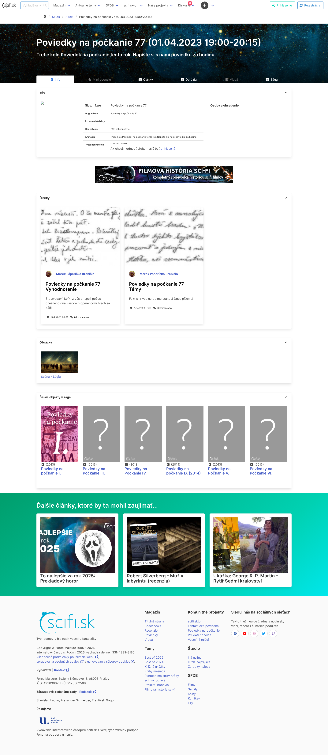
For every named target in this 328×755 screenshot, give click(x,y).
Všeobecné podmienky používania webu (65, 657)
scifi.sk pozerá (155, 680)
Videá (149, 639)
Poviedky (151, 635)
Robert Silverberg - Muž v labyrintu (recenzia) (155, 578)
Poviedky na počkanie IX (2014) (183, 471)
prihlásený (168, 148)
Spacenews (153, 626)
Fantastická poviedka (203, 626)
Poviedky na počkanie (204, 630)
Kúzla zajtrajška (199, 662)
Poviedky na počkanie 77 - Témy (158, 286)
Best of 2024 (154, 662)
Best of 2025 (154, 657)
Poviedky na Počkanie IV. (136, 471)
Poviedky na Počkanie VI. (261, 471)
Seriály (193, 689)
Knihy (192, 694)
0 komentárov (81, 317)
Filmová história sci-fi (160, 689)
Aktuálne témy (85, 5)
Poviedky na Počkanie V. (219, 471)
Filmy (192, 685)
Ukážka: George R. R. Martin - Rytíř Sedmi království (245, 578)
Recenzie (151, 630)
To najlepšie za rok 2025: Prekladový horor (67, 578)
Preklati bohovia (199, 635)
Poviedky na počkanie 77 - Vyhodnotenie (75, 286)
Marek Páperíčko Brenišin (75, 274)
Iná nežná (195, 657)
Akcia (69, 17)
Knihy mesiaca (155, 671)
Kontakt (60, 670)
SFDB (56, 17)
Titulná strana (154, 621)
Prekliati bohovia (157, 685)
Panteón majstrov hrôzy (162, 676)
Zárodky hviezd (199, 666)
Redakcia (86, 692)
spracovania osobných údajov (58, 661)
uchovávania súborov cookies (109, 661)
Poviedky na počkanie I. (52, 471)
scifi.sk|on (195, 621)
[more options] (286, 92)
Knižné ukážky (155, 666)
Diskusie (184, 4)
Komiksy (194, 698)
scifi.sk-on (131, 5)
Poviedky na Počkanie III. (94, 471)
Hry (190, 703)
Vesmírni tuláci (198, 639)
